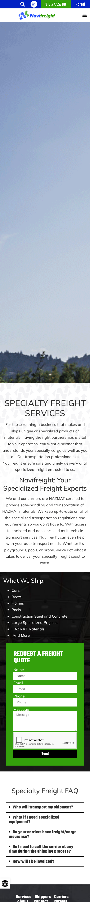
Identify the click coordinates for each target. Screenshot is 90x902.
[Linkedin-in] (34, 4)
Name (18, 670)
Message (21, 709)
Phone (19, 696)
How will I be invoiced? (33, 861)
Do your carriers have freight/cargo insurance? (43, 834)
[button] (22, 4)
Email (18, 683)
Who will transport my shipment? (43, 807)
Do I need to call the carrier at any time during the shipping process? (41, 849)
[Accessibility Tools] (5, 883)
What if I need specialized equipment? (34, 819)
